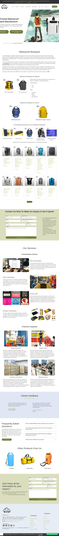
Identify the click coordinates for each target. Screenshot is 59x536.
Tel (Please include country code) (27, 219)
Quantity (49, 484)
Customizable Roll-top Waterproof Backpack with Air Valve (29, 191)
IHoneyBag (15, 527)
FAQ (42, 6)
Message (7, 226)
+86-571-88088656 (18, 519)
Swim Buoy (47, 468)
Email (7, 219)
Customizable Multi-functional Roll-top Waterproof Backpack (7, 191)
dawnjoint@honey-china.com (22, 2)
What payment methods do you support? (35, 439)
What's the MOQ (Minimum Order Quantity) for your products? (40, 423)
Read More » (5, 165)
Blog (39, 6)
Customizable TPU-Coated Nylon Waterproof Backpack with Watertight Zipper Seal (40, 192)
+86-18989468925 (34, 2)
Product (30, 484)
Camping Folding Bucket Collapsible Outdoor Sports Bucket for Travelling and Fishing (29, 162)
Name (7, 215)
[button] (29, 202)
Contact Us (47, 6)
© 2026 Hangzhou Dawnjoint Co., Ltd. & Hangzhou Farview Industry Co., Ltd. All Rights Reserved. (24, 535)
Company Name (24, 215)
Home (13, 6)
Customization (28, 6)
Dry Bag (11, 468)
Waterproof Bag (9, 43)
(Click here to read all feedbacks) (29, 398)
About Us (22, 6)
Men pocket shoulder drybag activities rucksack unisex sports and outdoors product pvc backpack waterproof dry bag (40, 164)
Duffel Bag (29, 468)
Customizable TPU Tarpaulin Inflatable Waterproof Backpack (51, 191)
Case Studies (34, 6)
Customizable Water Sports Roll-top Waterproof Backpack (18, 191)
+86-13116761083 (9, 519)
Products (16, 6)
